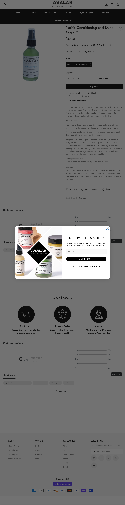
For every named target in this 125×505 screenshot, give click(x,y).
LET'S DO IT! (86, 259)
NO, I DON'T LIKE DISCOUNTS (86, 266)
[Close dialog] (107, 228)
